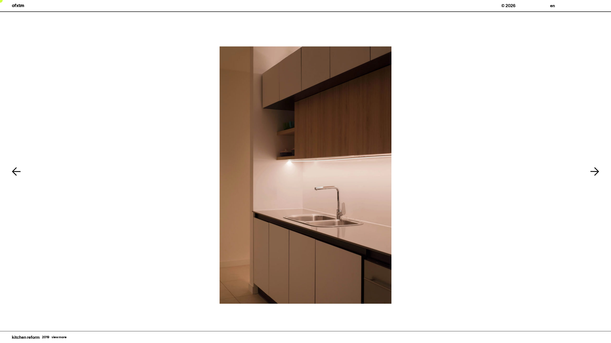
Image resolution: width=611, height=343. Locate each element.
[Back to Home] (18, 5)
